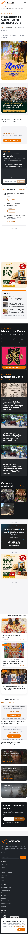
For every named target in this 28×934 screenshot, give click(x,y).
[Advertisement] (14, 244)
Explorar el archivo (6, 380)
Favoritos (3, 895)
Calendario (21, 189)
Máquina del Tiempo (6, 887)
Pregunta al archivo (6, 890)
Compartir (5, 35)
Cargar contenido (14, 716)
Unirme (23, 857)
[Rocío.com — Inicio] (7, 2)
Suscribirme (19, 819)
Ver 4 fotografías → (23, 486)
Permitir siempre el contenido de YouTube (14, 718)
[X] (4, 853)
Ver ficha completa (13, 367)
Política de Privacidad (14, 822)
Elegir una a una (16, 926)
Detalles (22, 926)
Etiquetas (3, 906)
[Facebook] (2, 853)
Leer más (22, 639)
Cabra (12, 6)
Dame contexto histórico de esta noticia (13, 171)
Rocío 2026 (4, 864)
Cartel (10, 13)
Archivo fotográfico (6, 903)
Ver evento (12, 199)
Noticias (7, 6)
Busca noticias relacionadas (10, 174)
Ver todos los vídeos (6, 702)
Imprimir (5, 37)
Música (3, 878)
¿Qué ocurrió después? (9, 177)
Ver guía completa (11, 140)
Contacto (3, 898)
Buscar (3, 892)
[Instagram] (7, 853)
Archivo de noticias (6, 901)
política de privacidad (14, 711)
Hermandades (4, 870)
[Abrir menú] (25, 2)
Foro (2, 880)
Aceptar (21, 929)
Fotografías (4, 875)
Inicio (2, 6)
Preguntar (21, 181)
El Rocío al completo (6, 872)
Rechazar (5, 929)
